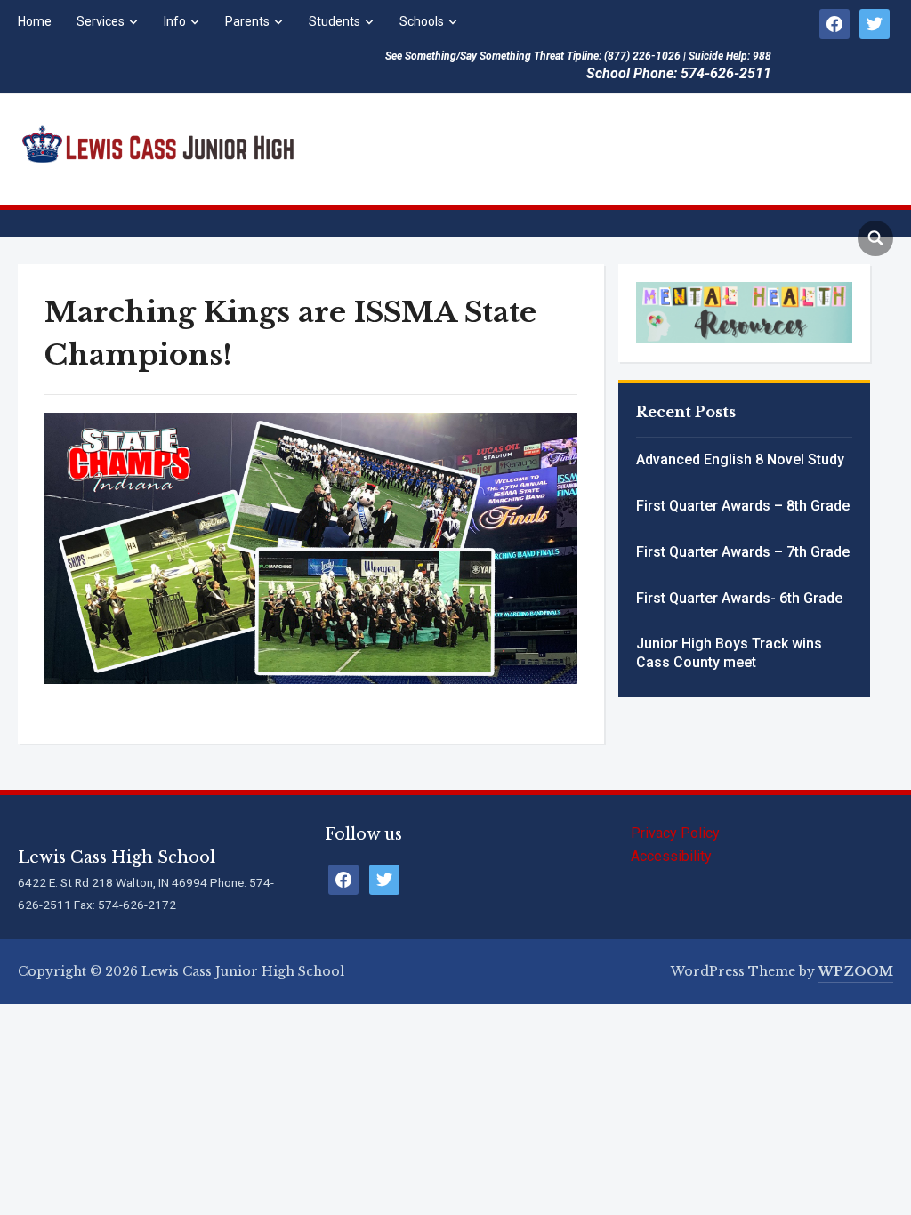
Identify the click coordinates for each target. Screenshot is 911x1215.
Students (334, 21)
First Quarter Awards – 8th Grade (743, 505)
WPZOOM (855, 971)
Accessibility (671, 856)
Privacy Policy (675, 833)
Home (35, 21)
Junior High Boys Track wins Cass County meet (729, 653)
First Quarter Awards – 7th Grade (743, 551)
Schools (421, 21)
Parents (247, 21)
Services (101, 21)
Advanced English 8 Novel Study (740, 459)
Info (175, 21)
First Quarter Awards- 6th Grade (739, 598)
